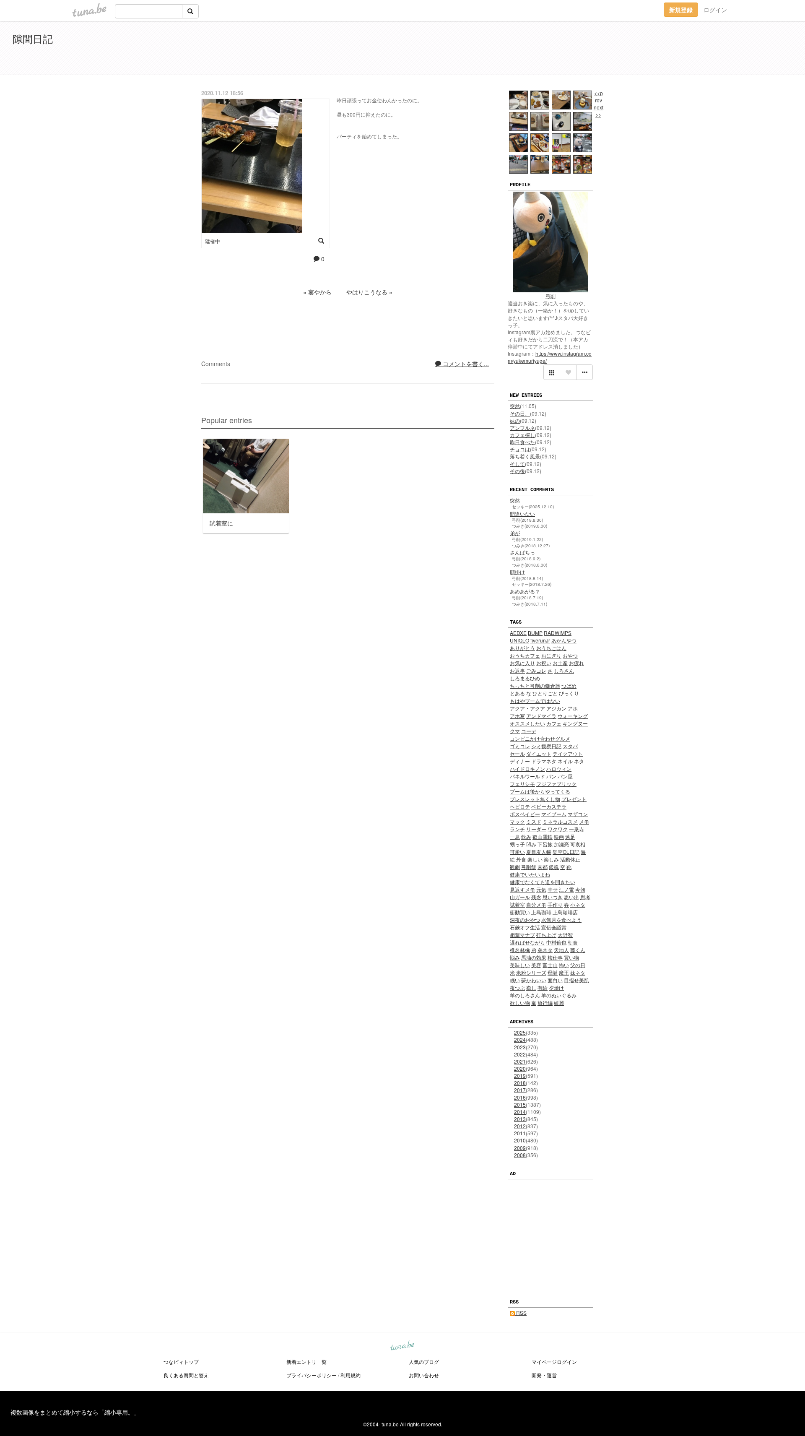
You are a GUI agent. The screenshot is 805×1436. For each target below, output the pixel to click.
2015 (520, 1104)
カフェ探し (522, 434)
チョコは (520, 449)
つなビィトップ (181, 1361)
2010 (520, 1140)
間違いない (522, 513)
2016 (520, 1097)
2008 (520, 1154)
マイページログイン (554, 1361)
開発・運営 (544, 1375)
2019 (520, 1075)
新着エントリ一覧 (306, 1361)
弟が (515, 532)
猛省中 (212, 241)
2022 (520, 1054)
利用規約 (350, 1375)
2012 (520, 1125)
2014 (520, 1111)
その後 (517, 470)
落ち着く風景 (525, 456)
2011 (520, 1133)
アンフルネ (522, 427)
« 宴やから (317, 292)
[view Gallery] (551, 372)
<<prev (598, 96)
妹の (515, 420)
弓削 (550, 295)
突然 (515, 405)
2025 (520, 1032)
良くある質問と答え (186, 1375)
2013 (520, 1118)
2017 (520, 1089)
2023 (520, 1047)
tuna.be (402, 1346)
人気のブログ (424, 1361)
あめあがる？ (525, 591)
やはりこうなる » (369, 292)
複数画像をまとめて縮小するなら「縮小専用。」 (75, 1412)
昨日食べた (522, 441)
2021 (520, 1061)
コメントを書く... (465, 363)
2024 (520, 1039)
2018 (520, 1082)
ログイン (715, 9)
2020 (520, 1068)
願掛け (517, 571)
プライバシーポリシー (311, 1375)
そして (517, 463)
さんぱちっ (522, 552)
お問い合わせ (424, 1375)
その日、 (520, 413)
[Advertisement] (696, 49)
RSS (521, 1312)
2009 (520, 1147)
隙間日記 (33, 38)
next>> (598, 111)
